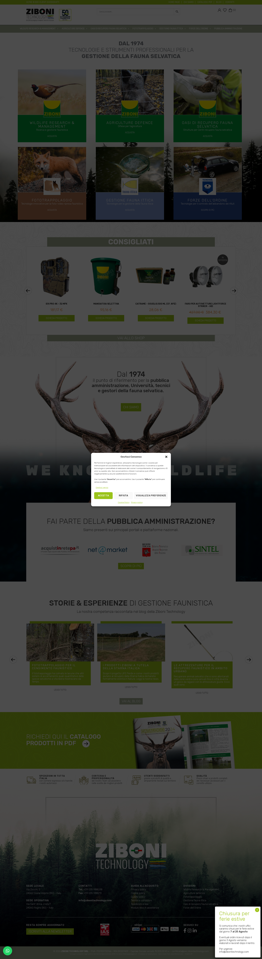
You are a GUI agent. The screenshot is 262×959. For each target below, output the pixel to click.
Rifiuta (123, 495)
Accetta (103, 495)
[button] (166, 456)
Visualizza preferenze (151, 495)
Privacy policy (137, 502)
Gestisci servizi (102, 487)
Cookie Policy (123, 502)
